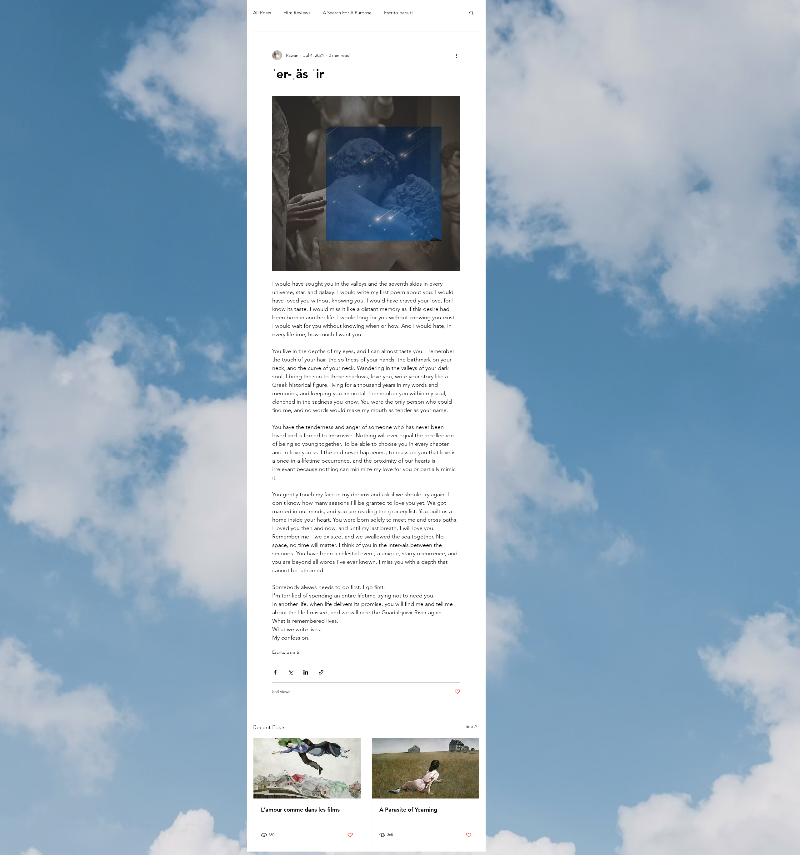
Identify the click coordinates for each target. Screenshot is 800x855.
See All (472, 726)
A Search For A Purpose (347, 13)
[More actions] (456, 55)
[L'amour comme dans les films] (307, 768)
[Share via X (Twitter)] (290, 672)
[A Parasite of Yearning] (425, 768)
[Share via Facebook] (275, 672)
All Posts (262, 13)
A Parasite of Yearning (408, 809)
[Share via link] (321, 672)
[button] (471, 12)
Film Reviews (296, 13)
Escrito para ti (398, 13)
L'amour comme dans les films (300, 809)
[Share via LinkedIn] (306, 672)
